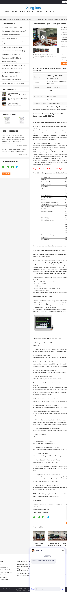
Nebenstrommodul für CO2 (10, 58)
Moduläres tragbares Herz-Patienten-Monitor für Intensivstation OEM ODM (27, 565)
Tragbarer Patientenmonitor (10, 27)
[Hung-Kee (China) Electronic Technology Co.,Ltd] (33, 7)
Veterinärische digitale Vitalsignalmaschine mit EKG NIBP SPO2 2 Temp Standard (44, 56)
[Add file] (32, 589)
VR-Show (30, 11)
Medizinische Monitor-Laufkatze (12, 83)
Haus (7, 11)
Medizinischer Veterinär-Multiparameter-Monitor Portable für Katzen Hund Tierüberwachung (39, 544)
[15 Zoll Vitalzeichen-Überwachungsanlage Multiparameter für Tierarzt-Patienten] (4, 104)
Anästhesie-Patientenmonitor (11, 69)
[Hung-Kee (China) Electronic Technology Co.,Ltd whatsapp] (9, 167)
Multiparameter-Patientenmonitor (12, 31)
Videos (22, 11)
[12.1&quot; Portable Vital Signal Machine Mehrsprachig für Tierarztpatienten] (4, 99)
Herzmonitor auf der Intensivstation (13, 42)
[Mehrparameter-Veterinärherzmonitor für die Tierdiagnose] (54, 536)
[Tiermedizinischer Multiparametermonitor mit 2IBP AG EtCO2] (4, 94)
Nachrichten (3, 577)
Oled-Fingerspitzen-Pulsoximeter (12, 65)
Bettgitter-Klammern (8, 76)
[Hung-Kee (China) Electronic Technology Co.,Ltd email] (4, 167)
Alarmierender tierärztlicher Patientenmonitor (46, 496)
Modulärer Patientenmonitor (11, 35)
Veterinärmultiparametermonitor (23, 19)
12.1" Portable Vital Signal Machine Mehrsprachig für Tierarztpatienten (17, 100)
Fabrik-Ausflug (49, 11)
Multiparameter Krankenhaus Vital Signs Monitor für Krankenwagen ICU (28, 569)
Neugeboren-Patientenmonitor (11, 47)
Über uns (39, 11)
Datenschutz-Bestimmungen (10, 589)
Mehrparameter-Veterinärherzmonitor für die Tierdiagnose (54, 544)
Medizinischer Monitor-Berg (10, 79)
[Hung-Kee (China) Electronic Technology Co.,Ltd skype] (18, 167)
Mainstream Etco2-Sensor (10, 54)
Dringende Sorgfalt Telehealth (11, 72)
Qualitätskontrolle (5, 570)
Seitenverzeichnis (5, 579)
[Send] (62, 589)
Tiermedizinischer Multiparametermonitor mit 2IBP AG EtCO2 (17, 94)
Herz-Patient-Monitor (9, 38)
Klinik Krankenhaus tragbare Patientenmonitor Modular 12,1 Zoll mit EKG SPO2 (28, 574)
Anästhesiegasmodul (8, 61)
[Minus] (63, 551)
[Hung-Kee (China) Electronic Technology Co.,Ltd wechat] (13, 167)
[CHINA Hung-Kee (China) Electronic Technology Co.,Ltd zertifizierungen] (7, 120)
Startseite (3, 19)
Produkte (14, 11)
